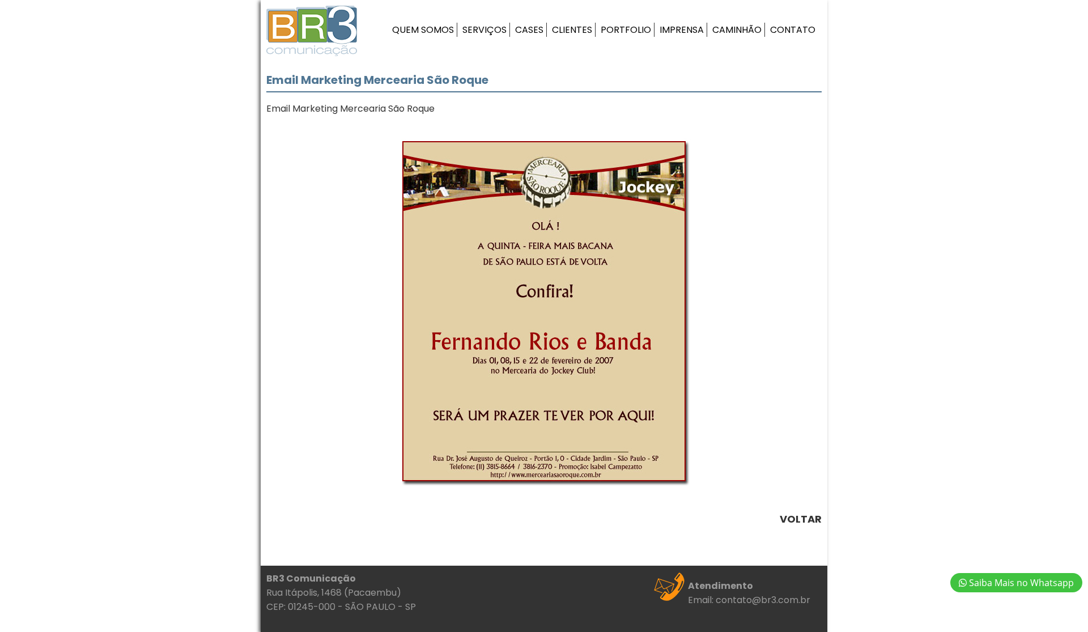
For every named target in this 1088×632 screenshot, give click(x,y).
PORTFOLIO (626, 29)
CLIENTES (572, 29)
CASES (529, 29)
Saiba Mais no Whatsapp (1020, 582)
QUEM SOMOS (423, 29)
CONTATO (792, 29)
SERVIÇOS (484, 29)
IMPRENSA (682, 29)
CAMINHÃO (737, 29)
